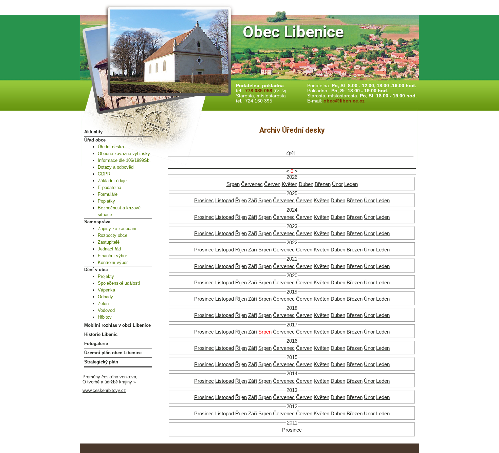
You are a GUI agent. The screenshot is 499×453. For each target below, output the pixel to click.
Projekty (106, 276)
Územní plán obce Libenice (113, 352)
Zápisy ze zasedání (117, 228)
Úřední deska (111, 146)
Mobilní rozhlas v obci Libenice (117, 325)
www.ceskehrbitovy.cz (104, 390)
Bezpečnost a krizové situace (119, 211)
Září (252, 200)
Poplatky (106, 201)
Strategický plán (101, 361)
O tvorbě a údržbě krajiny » (109, 381)
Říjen (241, 200)
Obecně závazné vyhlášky (124, 153)
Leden (351, 184)
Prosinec (204, 200)
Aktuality (93, 131)
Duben (306, 184)
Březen (323, 184)
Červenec (252, 184)
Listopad (224, 200)
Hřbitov (105, 317)
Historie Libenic (100, 334)
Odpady (105, 296)
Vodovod (106, 310)
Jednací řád (109, 248)
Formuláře (107, 194)
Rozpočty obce (112, 235)
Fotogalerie (96, 343)
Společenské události (119, 283)
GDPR (104, 173)
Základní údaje (112, 180)
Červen (272, 184)
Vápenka (106, 289)
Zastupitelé (108, 242)
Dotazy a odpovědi (116, 167)
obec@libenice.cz (344, 100)
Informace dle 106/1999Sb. (124, 160)
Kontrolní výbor (113, 262)
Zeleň (103, 303)
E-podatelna (109, 187)
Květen (289, 184)
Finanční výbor (112, 255)
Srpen (233, 184)
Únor (337, 184)
